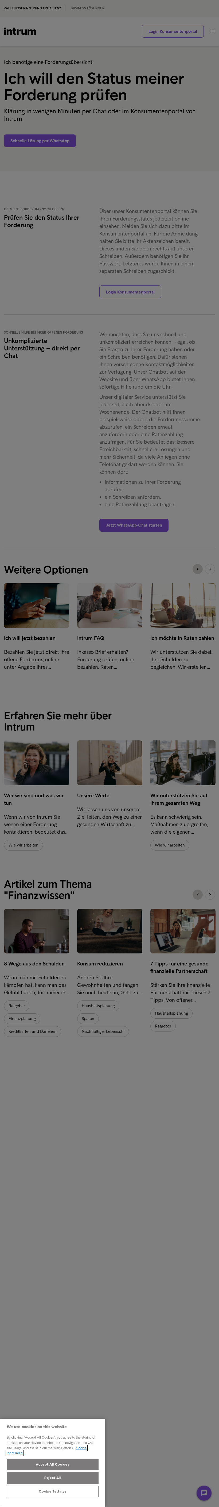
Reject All (52, 1478)
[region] (52, 1463)
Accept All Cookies (52, 1464)
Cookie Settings (52, 1491)
